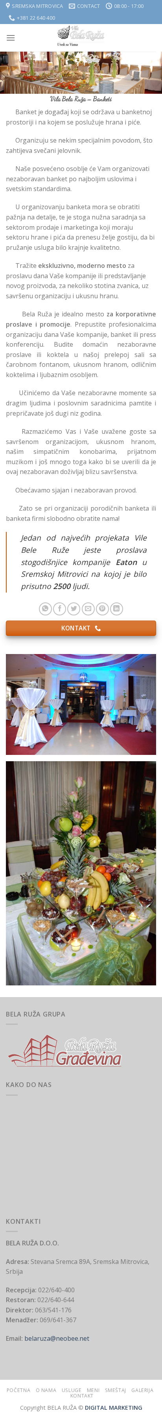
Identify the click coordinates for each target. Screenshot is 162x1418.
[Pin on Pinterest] (102, 608)
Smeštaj (115, 1390)
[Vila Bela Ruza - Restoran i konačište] (81, 38)
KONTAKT (82, 1395)
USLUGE (72, 1390)
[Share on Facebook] (59, 608)
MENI (93, 1390)
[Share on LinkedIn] (116, 608)
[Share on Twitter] (73, 608)
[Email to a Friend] (88, 608)
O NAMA (46, 1390)
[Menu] (10, 37)
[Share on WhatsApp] (45, 608)
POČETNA (18, 1390)
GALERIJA (142, 1390)
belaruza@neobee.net (56, 1338)
